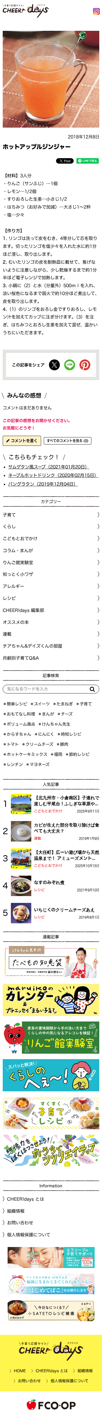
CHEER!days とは (25, 1199)
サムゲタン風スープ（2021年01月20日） (48, 467)
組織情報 (15, 1211)
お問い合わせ (20, 1223)
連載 (7, 634)
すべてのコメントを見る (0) (67, 440)
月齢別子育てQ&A (21, 658)
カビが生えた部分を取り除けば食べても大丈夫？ (66, 828)
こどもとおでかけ (48, 811)
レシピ (39, 890)
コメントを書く (24, 441)
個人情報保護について (28, 1235)
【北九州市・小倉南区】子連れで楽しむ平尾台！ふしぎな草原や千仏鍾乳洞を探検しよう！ (66, 801)
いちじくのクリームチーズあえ (64, 910)
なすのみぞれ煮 (49, 882)
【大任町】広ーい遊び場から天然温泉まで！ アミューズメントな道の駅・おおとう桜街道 (66, 855)
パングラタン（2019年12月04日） (43, 484)
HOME (20, 1371)
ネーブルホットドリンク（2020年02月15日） (53, 475)
